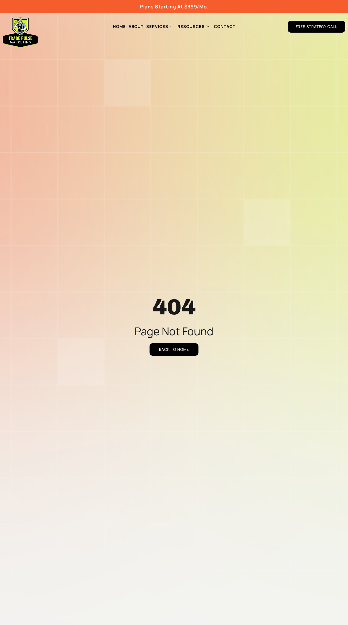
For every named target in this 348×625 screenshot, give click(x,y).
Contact (224, 26)
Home (119, 26)
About (136, 26)
